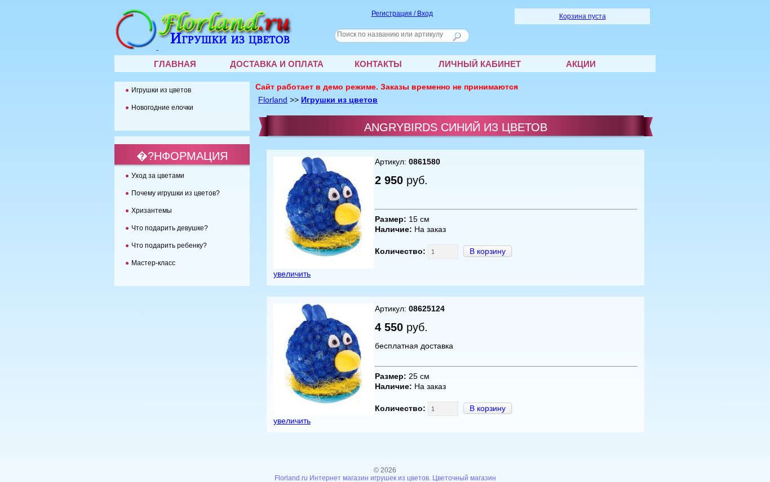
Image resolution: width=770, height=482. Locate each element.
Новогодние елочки (162, 107)
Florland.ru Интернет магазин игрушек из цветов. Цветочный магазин (385, 478)
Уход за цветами (157, 176)
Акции (581, 64)
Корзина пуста (582, 16)
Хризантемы (151, 211)
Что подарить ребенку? (169, 245)
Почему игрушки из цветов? (175, 193)
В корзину (488, 251)
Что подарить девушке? (169, 228)
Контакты (378, 64)
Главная (175, 64)
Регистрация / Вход (402, 13)
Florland (272, 99)
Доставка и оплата (277, 64)
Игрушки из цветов (339, 99)
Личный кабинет (480, 64)
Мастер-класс (153, 263)
